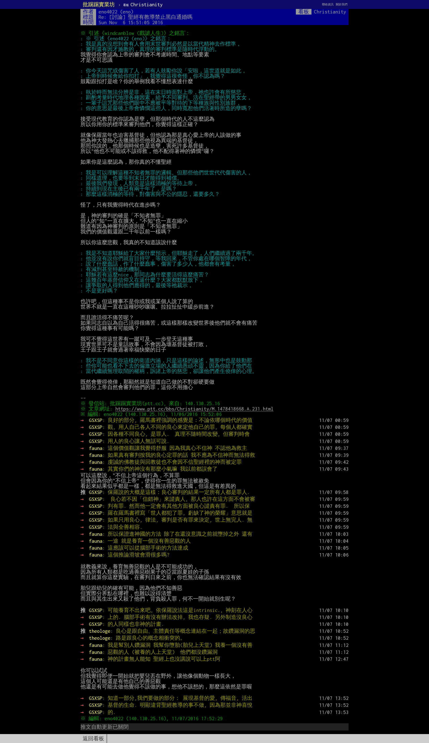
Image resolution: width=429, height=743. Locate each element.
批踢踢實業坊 (99, 4)
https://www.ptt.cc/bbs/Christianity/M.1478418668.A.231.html (194, 409)
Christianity (143, 4)
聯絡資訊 (328, 4)
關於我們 (341, 4)
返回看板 (93, 738)
